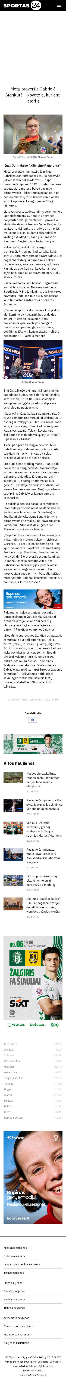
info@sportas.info (32, 1370)
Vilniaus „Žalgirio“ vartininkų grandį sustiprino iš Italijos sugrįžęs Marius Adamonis (44, 829)
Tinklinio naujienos (14, 1307)
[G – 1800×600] (33, 753)
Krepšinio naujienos (15, 1247)
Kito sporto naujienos (17, 1334)
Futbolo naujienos (14, 1256)
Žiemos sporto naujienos (19, 1326)
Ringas (24, 699)
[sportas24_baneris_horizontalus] (33, 608)
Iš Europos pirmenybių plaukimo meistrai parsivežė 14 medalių (41, 880)
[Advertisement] (33, 45)
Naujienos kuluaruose (16, 1342)
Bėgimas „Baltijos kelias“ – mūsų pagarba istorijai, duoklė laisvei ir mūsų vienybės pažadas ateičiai (43, 905)
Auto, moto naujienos (16, 1318)
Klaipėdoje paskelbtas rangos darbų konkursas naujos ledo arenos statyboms (42, 780)
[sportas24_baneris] (33, 1223)
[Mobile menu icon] (58, 5)
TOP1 (39, 699)
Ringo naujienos (13, 1282)
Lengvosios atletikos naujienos (22, 1264)
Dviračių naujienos (14, 1291)
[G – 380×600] (33, 1028)
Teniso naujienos (14, 1272)
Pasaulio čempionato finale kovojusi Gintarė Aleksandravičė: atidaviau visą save (43, 856)
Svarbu (32, 699)
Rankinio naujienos (15, 1299)
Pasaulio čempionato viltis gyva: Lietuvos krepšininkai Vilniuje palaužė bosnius (44, 804)
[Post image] (13, 777)
